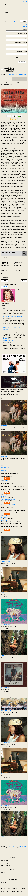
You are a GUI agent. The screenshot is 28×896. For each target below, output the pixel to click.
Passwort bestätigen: (20, 42)
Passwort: (22, 38)
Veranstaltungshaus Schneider (8, 499)
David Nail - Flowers (5, 689)
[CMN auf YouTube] (22, 79)
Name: (23, 29)
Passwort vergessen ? (22, 23)
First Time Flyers (5, 467)
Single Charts (4, 425)
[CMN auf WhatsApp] (19, 79)
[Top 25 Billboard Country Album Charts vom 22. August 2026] (14, 442)
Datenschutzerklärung (6, 891)
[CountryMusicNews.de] (9, 69)
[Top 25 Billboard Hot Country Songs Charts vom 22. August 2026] (14, 412)
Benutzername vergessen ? (20, 24)
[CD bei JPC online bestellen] (20, 116)
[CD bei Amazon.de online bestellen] (8, 116)
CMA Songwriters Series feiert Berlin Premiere (13, 316)
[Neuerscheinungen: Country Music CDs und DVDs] (14, 382)
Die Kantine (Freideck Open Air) (8, 509)
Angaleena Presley (6, 277)
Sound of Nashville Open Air (7, 506)
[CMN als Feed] (24, 79)
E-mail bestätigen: (21, 51)
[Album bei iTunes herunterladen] (14, 116)
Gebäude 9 (3, 484)
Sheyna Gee (4, 496)
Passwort (6, 12)
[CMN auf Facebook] (14, 79)
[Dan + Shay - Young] (14, 579)
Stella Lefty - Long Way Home (8, 563)
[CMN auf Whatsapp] (20, 851)
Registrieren (24, 26)
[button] (6, 865)
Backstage (3, 470)
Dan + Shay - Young (5, 594)
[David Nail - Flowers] (14, 674)
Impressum (4, 893)
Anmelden (4, 286)
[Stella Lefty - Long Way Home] (14, 547)
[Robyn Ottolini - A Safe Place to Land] (14, 642)
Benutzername (7, 4)
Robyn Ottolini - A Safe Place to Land (9, 657)
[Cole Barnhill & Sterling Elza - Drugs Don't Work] (14, 363)
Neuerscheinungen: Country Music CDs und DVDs (12, 389)
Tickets (7, 478)
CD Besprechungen (5, 561)
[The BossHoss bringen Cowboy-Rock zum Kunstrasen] (14, 703)
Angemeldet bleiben (8, 21)
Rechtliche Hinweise (16, 891)
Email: (23, 47)
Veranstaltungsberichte (6, 710)
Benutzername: (21, 33)
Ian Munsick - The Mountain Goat (8, 626)
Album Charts (4, 456)
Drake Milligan (4, 517)
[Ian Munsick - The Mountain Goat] (14, 611)
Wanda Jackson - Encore (7, 303)
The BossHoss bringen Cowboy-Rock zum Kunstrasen (13, 712)
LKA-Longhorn (4, 520)
